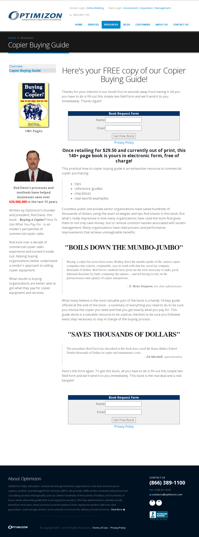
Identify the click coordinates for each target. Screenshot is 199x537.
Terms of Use (100, 527)
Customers (142, 24)
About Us (161, 24)
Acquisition (146, 8)
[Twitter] (152, 503)
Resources (111, 24)
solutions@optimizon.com (167, 494)
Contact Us (180, 24)
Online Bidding (95, 8)
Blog (126, 24)
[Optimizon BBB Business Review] (158, 515)
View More (117, 509)
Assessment (130, 8)
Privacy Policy (124, 142)
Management (163, 8)
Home (78, 24)
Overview (16, 66)
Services (93, 24)
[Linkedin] (159, 503)
